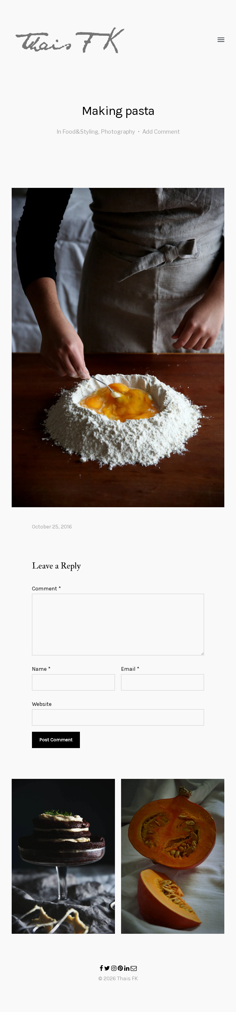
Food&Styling (80, 131)
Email (130, 669)
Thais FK (127, 978)
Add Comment (161, 131)
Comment (46, 588)
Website (42, 704)
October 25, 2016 (52, 526)
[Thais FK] (105, 40)
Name (41, 669)
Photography (118, 131)
